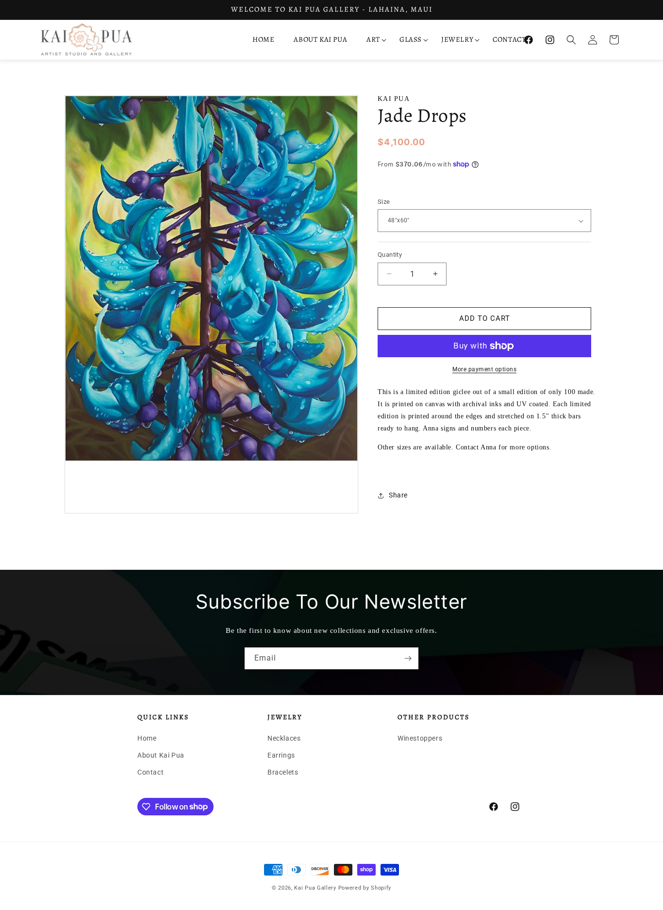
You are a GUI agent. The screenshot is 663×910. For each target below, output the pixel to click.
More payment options (484, 369)
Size (384, 201)
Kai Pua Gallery (315, 888)
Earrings (281, 755)
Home (146, 738)
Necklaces (283, 738)
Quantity (390, 254)
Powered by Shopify (365, 888)
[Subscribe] (407, 658)
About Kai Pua (160, 755)
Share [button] (398, 495)
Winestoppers (420, 738)
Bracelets (282, 772)
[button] (373, 39)
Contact (150, 772)
